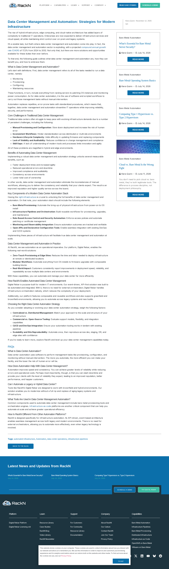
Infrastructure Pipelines (141, 527)
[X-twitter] (136, 556)
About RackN (106, 523)
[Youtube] (148, 556)
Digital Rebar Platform (18, 523)
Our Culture (105, 527)
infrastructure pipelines (78, 439)
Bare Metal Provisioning (141, 531)
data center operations (57, 439)
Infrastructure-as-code (40, 406)
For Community (76, 527)
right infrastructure (27, 197)
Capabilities (60, 5)
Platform (44, 5)
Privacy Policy (66, 556)
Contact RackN (107, 531)
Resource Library (47, 523)
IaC (126, 24)
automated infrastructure (24, 439)
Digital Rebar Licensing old (20, 527)
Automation (41, 439)
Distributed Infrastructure (142, 535)
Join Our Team (107, 535)
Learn (74, 5)
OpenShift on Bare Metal (142, 543)
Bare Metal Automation (130, 37)
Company (99, 5)
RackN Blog (44, 531)
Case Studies (45, 527)
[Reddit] (160, 556)
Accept (120, 561)
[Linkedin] (142, 556)
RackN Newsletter (47, 539)
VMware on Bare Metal (141, 547)
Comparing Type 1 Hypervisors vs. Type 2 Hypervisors (114, 475)
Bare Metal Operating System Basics (137, 80)
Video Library (45, 535)
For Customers (76, 523)
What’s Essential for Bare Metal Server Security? (25, 475)
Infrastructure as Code (141, 539)
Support (86, 5)
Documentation (76, 535)
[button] (45, 5)
